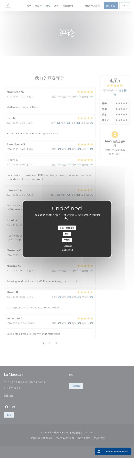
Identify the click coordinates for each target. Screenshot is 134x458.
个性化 (67, 239)
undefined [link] (67, 249)
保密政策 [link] (68, 245)
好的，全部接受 (67, 227)
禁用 (67, 233)
